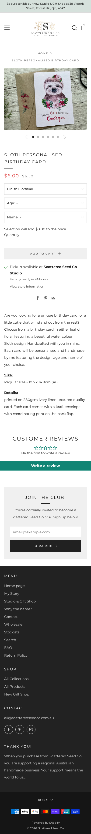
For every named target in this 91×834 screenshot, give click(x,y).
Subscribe (43, 546)
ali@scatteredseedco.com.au (29, 718)
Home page (14, 585)
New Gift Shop (16, 694)
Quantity (11, 234)
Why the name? (18, 609)
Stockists (11, 632)
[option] (45, 99)
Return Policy (16, 655)
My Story (11, 593)
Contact (11, 616)
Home (43, 53)
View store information (27, 286)
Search (10, 640)
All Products (14, 686)
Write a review (45, 466)
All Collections (16, 679)
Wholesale (13, 624)
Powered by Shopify (46, 822)
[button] (33, 137)
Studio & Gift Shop (20, 601)
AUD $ (43, 800)
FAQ (8, 647)
